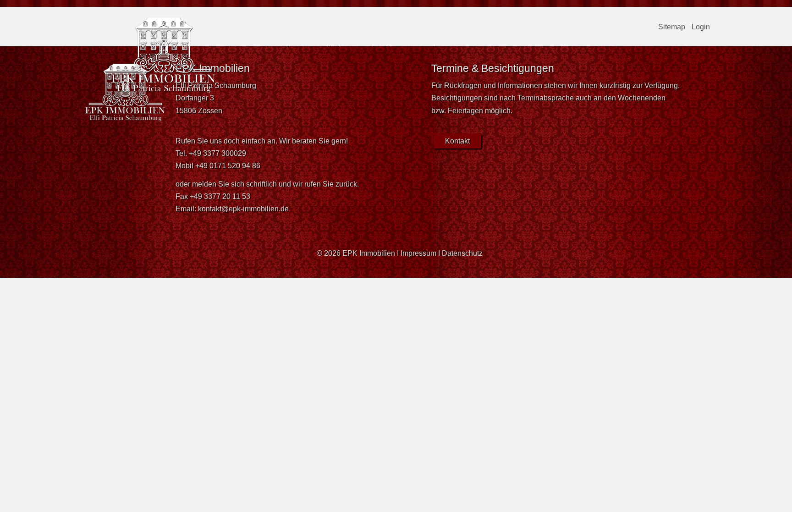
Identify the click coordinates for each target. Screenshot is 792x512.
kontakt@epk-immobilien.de (243, 209)
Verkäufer (561, 35)
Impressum (418, 253)
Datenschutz (462, 253)
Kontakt (609, 35)
